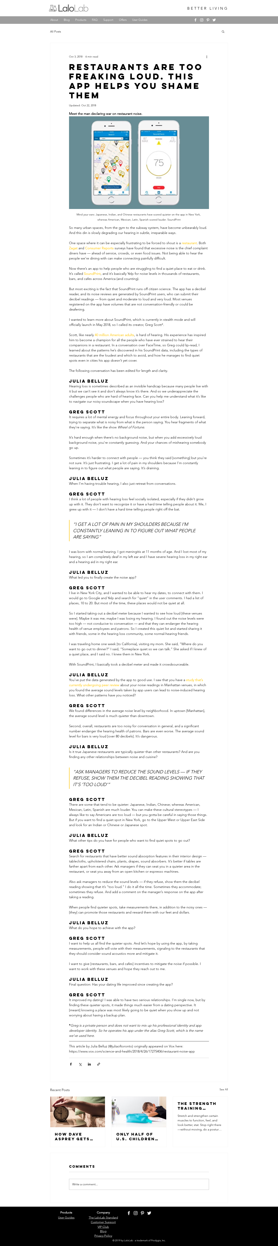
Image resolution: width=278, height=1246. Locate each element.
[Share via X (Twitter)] (80, 1064)
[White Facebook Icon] (195, 20)
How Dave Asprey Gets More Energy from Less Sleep (73, 1136)
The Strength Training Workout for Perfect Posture (197, 1106)
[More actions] (206, 56)
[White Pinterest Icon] (208, 20)
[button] (223, 31)
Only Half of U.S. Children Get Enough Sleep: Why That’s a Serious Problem (135, 1136)
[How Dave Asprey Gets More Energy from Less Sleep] (77, 1112)
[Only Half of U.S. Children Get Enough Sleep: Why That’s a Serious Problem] (139, 1112)
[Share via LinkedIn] (89, 1064)
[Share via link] (98, 1064)
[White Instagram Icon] (202, 20)
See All (224, 1089)
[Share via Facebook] (71, 1064)
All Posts (55, 31)
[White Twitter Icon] (214, 20)
